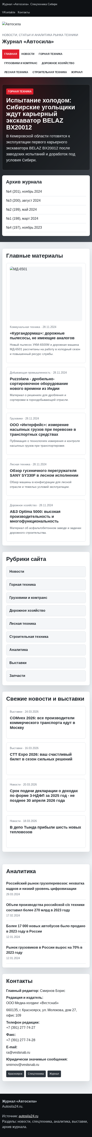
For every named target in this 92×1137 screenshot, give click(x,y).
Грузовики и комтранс (20, 63)
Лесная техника (16, 72)
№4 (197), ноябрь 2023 (24, 227)
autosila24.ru (28, 1116)
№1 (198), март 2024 (22, 218)
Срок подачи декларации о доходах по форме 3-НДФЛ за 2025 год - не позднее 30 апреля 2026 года (44, 796)
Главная (10, 54)
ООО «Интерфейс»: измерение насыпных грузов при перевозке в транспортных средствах (43, 430)
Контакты (24, 12)
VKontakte (8, 12)
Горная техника (50, 54)
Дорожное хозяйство (58, 63)
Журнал (76, 72)
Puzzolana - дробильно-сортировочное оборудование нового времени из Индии (39, 384)
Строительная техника (50, 72)
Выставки (18, 663)
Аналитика (18, 650)
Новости (27, 54)
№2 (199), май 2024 (21, 209)
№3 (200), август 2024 (23, 200)
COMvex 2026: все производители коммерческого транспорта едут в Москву (42, 723)
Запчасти (17, 675)
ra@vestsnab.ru (18, 1052)
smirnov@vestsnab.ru (22, 1064)
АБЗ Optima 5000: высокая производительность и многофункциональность (35, 516)
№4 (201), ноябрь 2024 (24, 191)
